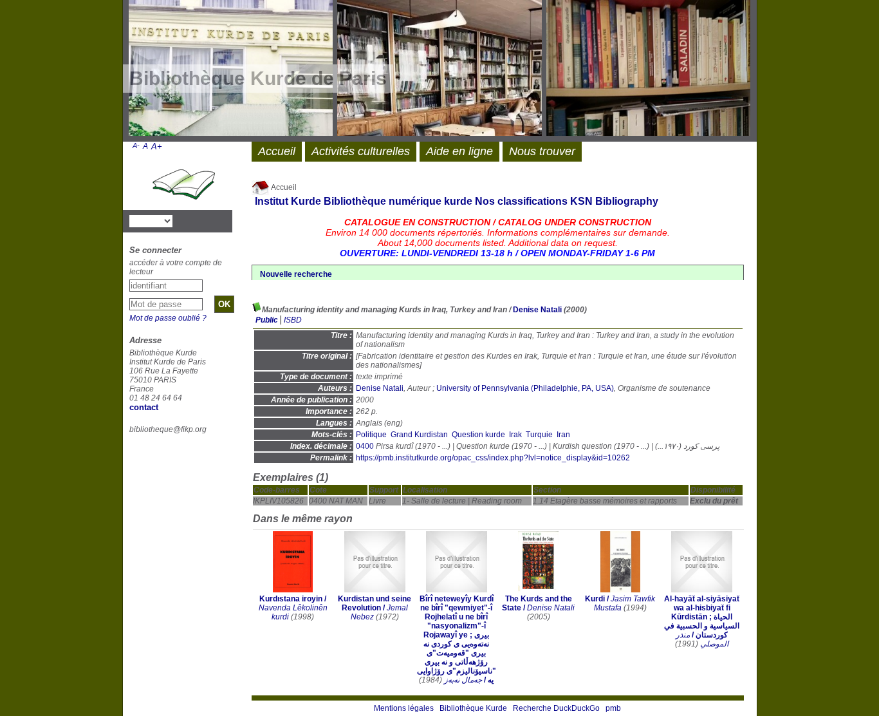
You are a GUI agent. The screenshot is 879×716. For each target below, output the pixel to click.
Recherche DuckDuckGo (556, 708)
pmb (613, 708)
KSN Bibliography (614, 201)
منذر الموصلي (702, 639)
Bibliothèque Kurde (473, 708)
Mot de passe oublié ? (168, 318)
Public (266, 320)
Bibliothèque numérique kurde (398, 201)
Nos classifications (521, 201)
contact (143, 407)
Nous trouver (542, 151)
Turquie (539, 434)
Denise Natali (537, 309)
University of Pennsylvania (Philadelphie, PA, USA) (525, 388)
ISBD (293, 320)
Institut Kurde (288, 201)
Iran (563, 434)
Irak (515, 434)
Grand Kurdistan (419, 434)
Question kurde (478, 434)
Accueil (283, 187)
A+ (156, 146)
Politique (371, 434)
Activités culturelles (360, 151)
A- (136, 145)
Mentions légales (404, 708)
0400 (365, 446)
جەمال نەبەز (463, 679)
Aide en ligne (459, 151)
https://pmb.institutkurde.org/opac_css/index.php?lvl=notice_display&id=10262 (493, 457)
